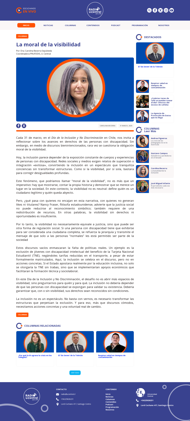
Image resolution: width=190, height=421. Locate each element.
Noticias (48, 25)
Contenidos (93, 25)
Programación (140, 25)
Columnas (70, 25)
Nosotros (163, 25)
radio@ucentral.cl (68, 394)
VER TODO (75, 373)
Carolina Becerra (107, 126)
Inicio (26, 25)
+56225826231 (67, 399)
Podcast (115, 25)
